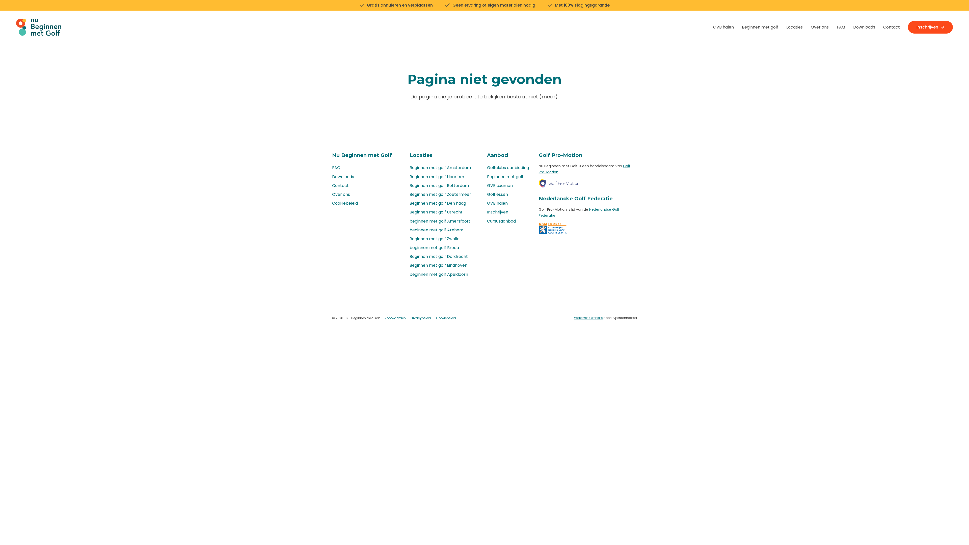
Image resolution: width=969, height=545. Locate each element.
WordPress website (588, 318)
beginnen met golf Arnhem (436, 230)
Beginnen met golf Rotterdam (439, 185)
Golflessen (497, 194)
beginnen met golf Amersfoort (440, 221)
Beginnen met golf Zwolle (435, 239)
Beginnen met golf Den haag (438, 203)
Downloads (864, 27)
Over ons (820, 27)
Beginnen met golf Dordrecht (439, 256)
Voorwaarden (395, 318)
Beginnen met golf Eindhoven (438, 265)
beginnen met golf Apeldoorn (439, 274)
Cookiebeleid (345, 203)
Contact (891, 27)
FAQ (841, 27)
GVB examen (500, 185)
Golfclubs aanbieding (508, 168)
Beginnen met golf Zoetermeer (440, 194)
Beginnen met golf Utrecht (436, 212)
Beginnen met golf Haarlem (437, 177)
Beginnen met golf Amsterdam (440, 168)
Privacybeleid (421, 318)
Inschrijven (927, 27)
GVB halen (723, 27)
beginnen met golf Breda (434, 248)
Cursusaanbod (501, 221)
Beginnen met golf (760, 27)
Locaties (794, 27)
